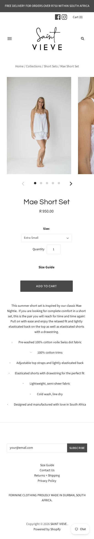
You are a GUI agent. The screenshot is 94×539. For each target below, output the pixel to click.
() (78, 17)
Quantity (38, 249)
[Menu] (9, 39)
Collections (33, 66)
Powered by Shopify (47, 529)
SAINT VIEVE (58, 524)
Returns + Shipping (47, 475)
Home (19, 66)
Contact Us (47, 470)
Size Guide (47, 267)
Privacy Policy (47, 481)
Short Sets (51, 66)
